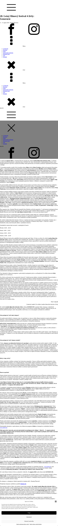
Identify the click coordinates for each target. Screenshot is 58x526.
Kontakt (5, 57)
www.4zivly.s (47, 466)
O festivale (5, 48)
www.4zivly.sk (3, 427)
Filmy (4, 51)
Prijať (29, 513)
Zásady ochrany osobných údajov (36, 524)
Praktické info (6, 54)
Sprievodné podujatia (8, 52)
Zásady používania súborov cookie (22, 524)
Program (5, 50)
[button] (55, 501)
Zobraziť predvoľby (29, 521)
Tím (4, 55)
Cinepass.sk (23, 483)
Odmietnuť (29, 517)
